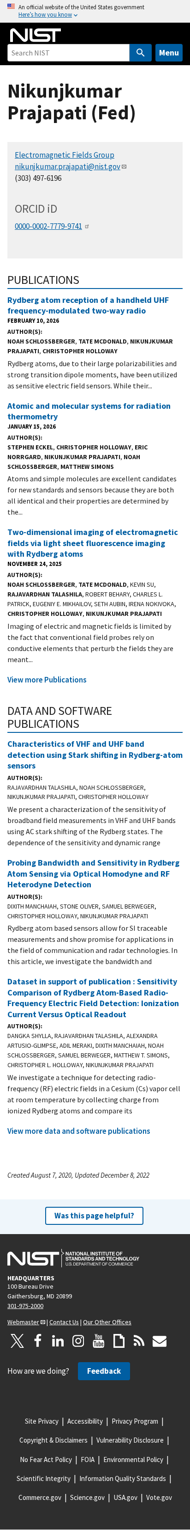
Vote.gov (159, 1497)
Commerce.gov (39, 1497)
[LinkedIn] (58, 1341)
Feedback (104, 1371)
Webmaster (23, 1322)
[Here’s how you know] (95, 11)
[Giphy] (119, 1341)
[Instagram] (78, 1341)
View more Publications (47, 680)
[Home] (35, 35)
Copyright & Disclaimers (53, 1440)
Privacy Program (135, 1421)
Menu (169, 52)
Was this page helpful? (94, 1215)
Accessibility (85, 1421)
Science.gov (87, 1497)
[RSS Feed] (139, 1341)
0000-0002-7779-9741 (48, 226)
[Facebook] (38, 1341)
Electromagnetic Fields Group (64, 155)
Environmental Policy (133, 1459)
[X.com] (17, 1341)
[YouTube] (99, 1341)
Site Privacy (42, 1421)
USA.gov (125, 1497)
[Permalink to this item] (85, 279)
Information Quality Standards (122, 1478)
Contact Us (64, 1322)
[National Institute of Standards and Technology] (73, 1258)
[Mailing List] (159, 1341)
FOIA (88, 1459)
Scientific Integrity (44, 1478)
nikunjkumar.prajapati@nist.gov (67, 166)
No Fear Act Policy (46, 1459)
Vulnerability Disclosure (130, 1440)
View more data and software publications (78, 1131)
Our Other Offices (107, 1322)
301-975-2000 (25, 1306)
